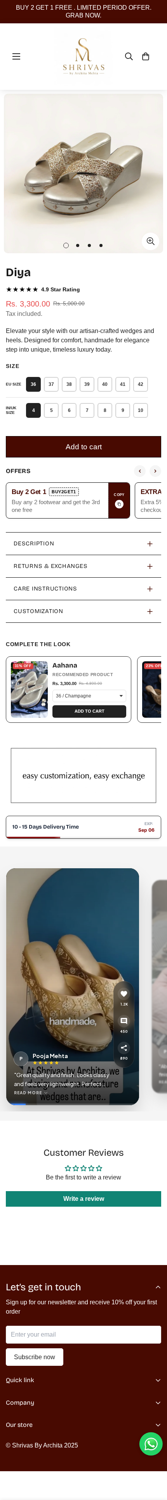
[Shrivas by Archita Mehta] (83, 56)
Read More (28, 1092)
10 (140, 410)
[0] (146, 56)
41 (122, 384)
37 (51, 384)
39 (87, 384)
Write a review (83, 1198)
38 (69, 384)
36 (33, 384)
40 (105, 384)
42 (140, 384)
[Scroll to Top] (153, 1459)
